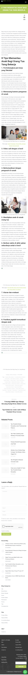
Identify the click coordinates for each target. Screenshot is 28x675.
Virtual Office (15, 390)
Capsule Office (18, 644)
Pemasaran (4, 599)
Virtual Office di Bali (21, 390)
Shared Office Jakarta (20, 388)
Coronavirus (7, 378)
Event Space (3, 659)
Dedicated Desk (18, 647)
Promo (2, 601)
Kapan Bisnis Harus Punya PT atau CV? (14, 570)
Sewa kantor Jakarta (18, 385)
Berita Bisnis (4, 591)
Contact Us (3, 631)
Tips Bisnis (4, 390)
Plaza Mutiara (4, 647)
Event (2, 595)
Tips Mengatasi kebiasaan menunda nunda (17, 460)
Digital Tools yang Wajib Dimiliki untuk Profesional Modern (13, 558)
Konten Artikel (4, 597)
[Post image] (5, 426)
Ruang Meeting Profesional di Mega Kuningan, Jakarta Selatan (16, 551)
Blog (2, 642)
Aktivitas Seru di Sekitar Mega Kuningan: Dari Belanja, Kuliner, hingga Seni (18, 452)
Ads (2, 589)
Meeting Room (4, 662)
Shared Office (4, 617)
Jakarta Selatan (6, 380)
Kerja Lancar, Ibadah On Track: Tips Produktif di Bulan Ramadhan (18, 469)
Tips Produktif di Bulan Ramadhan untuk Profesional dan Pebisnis (18, 425)
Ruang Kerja (23, 383)
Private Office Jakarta (6, 383)
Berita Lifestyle (13, 374)
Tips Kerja (9, 390)
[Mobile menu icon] (26, 2)
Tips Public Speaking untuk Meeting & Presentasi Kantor (17, 434)
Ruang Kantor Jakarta (15, 383)
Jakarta (21, 378)
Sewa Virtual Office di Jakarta (9, 388)
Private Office (4, 615)
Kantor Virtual (13, 380)
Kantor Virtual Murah (20, 380)
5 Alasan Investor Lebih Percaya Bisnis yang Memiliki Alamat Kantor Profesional (15, 544)
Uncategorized (4, 606)
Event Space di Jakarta (15, 378)
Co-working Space (5, 620)
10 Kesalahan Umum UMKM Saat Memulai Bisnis (15, 576)
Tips (2, 604)
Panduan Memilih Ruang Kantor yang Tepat (18, 442)
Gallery (2, 644)
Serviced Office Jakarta (10, 385)
